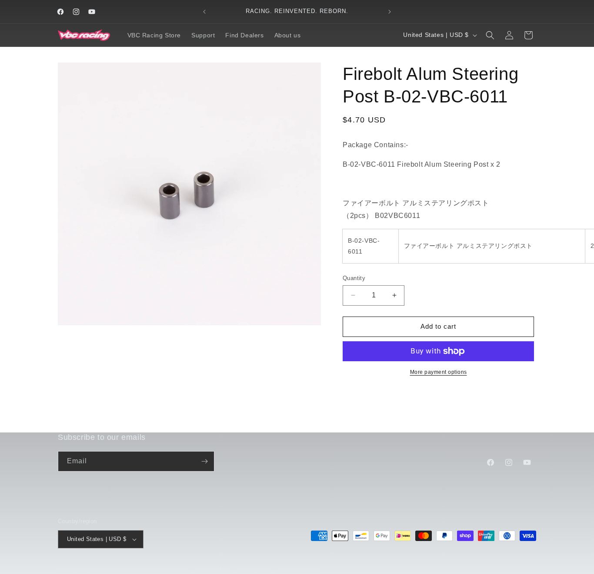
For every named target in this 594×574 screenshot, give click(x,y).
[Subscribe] (204, 461)
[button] (490, 35)
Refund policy (211, 569)
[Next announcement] (389, 11)
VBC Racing (92, 569)
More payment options (438, 372)
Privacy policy (254, 569)
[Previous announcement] (204, 11)
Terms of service (300, 569)
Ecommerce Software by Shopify (147, 569)
